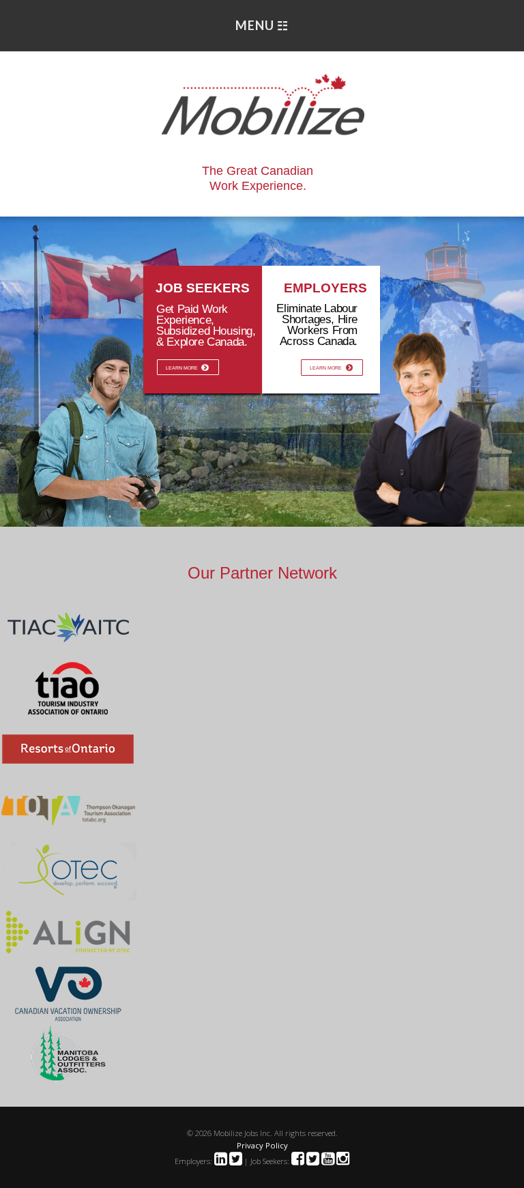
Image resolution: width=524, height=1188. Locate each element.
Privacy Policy (262, 1145)
